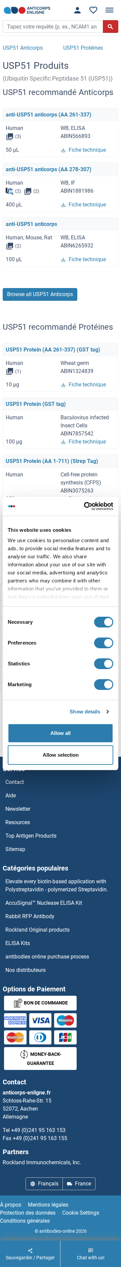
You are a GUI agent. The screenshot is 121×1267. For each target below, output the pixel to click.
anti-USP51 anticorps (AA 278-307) (48, 169)
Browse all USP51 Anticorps (40, 294)
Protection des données (27, 1213)
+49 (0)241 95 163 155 (40, 1138)
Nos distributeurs (25, 970)
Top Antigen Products (30, 836)
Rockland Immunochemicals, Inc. (42, 1162)
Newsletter (17, 809)
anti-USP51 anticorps (31, 224)
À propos (10, 1205)
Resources (17, 822)
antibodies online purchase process (47, 956)
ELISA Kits (17, 943)
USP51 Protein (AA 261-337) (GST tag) (53, 349)
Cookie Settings (80, 1213)
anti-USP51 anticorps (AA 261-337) (48, 114)
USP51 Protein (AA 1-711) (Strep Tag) (52, 461)
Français (48, 1183)
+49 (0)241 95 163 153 (38, 1130)
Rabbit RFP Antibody (29, 916)
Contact (14, 782)
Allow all (60, 733)
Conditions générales (25, 1221)
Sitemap (15, 849)
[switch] (103, 643)
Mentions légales (48, 1205)
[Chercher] (110, 26)
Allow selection (61, 755)
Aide (10, 795)
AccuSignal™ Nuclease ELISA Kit (43, 903)
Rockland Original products (37, 930)
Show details (85, 711)
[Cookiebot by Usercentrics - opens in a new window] (85, 506)
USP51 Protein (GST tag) (36, 404)
